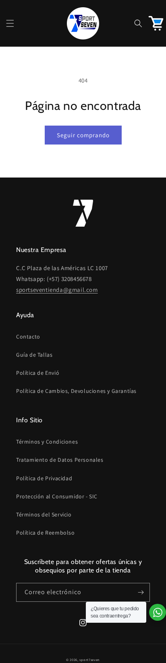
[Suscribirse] (140, 592)
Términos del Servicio (44, 514)
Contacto (28, 336)
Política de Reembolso (45, 532)
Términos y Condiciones (47, 441)
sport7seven (89, 659)
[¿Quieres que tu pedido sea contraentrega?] (157, 612)
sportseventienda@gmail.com (57, 289)
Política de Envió (37, 372)
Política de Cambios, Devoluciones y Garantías (76, 390)
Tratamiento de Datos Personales (60, 459)
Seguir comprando (83, 135)
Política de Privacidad (44, 478)
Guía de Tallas (34, 354)
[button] (10, 23)
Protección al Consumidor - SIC (57, 496)
